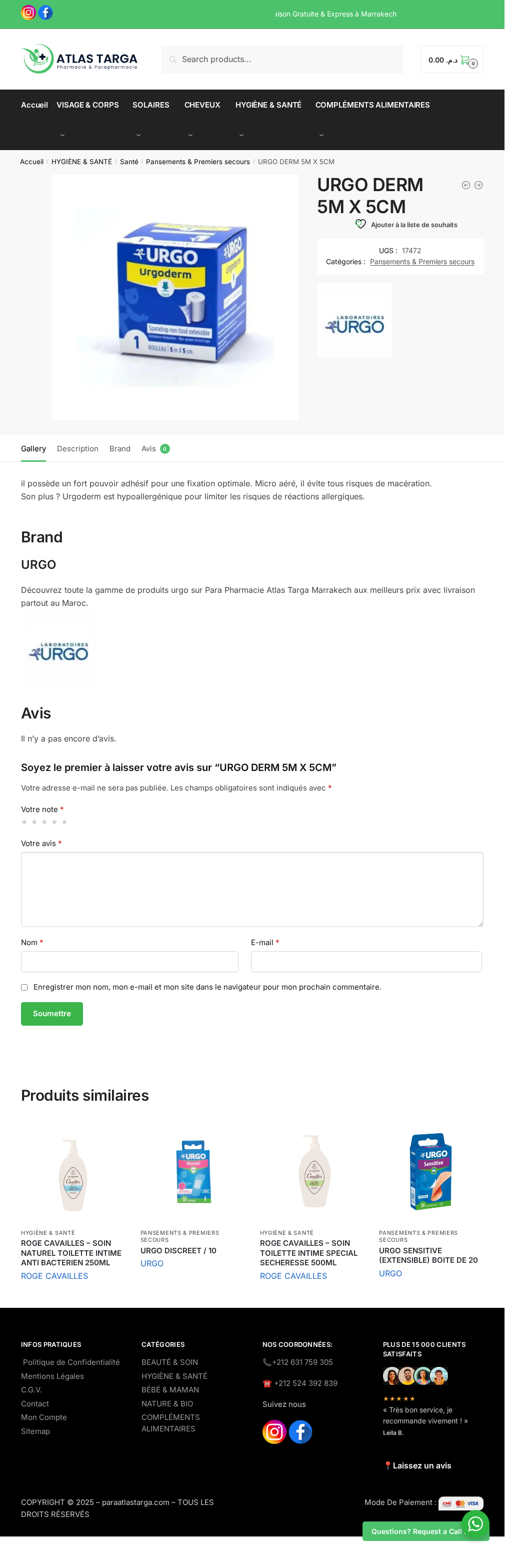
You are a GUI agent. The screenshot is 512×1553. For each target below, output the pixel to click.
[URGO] (354, 322)
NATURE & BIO (167, 1403)
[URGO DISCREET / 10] (192, 1172)
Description (77, 448)
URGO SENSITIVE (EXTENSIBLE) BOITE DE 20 (428, 1255)
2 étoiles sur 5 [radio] (34, 822)
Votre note (42, 809)
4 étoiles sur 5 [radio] (54, 822)
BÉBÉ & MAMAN (170, 1389)
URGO (152, 1263)
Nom (32, 942)
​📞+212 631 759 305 (297, 1362)
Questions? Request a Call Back (426, 1531)
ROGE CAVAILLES (54, 1276)
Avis (149, 448)
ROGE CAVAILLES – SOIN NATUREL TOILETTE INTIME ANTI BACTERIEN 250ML (71, 1252)
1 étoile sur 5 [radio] (24, 822)
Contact (35, 1403)
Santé (129, 162)
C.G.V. (31, 1389)
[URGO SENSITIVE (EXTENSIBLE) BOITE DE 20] (431, 1172)
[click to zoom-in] (175, 297)
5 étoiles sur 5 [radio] (64, 822)
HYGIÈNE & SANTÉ (82, 162)
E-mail (265, 942)
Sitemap (35, 1431)
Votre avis (41, 843)
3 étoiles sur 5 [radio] (44, 822)
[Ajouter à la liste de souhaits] (113, 1132)
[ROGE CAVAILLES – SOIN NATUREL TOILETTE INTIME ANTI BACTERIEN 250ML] (73, 1172)
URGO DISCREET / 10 (178, 1250)
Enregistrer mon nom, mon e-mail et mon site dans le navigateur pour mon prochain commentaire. (208, 987)
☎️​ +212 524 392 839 (300, 1383)
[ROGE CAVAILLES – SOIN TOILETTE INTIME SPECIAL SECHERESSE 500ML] (312, 1172)
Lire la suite (73, 1297)
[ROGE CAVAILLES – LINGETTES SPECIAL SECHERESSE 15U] (479, 185)
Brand (120, 448)
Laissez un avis (422, 1465)
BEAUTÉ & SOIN (170, 1362)
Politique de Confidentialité (71, 1362)
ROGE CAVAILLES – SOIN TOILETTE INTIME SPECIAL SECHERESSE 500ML (309, 1252)
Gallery (33, 448)
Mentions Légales (52, 1376)
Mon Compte (44, 1417)
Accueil (32, 162)
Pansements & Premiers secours (198, 162)
